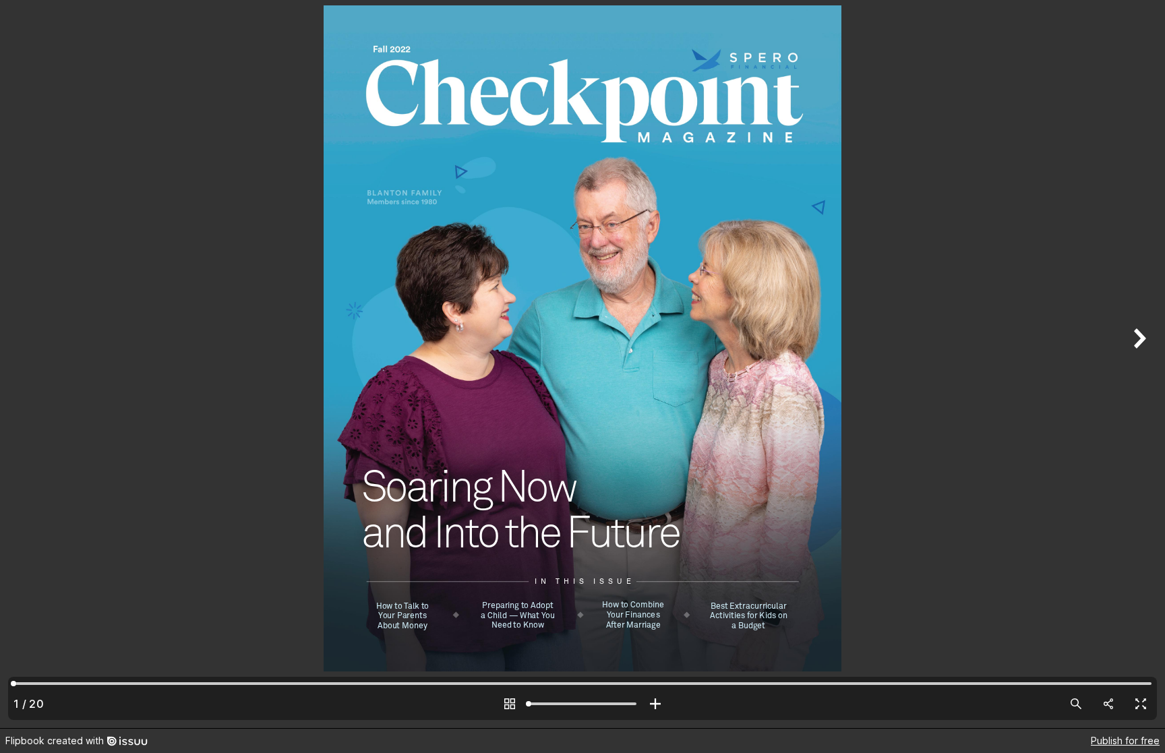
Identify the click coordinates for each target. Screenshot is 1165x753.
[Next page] (1138, 364)
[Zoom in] (655, 703)
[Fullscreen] (1140, 703)
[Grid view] (509, 703)
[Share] (1108, 703)
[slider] (582, 704)
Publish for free (1125, 740)
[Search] (1076, 703)
